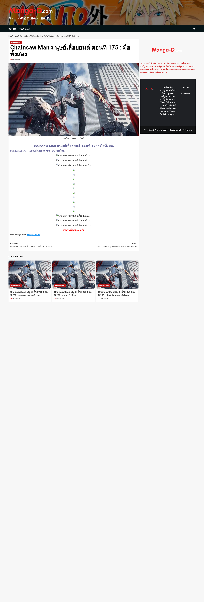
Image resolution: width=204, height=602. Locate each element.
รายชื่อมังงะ (24, 29)
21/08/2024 (16, 60)
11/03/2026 (60, 299)
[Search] (194, 29)
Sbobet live (185, 93)
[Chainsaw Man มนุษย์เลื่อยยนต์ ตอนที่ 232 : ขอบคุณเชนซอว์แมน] (29, 275)
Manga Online (33, 234)
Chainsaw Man (16, 42)
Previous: (31, 245)
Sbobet (186, 87)
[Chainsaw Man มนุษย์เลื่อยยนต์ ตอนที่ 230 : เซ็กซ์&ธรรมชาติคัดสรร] (117, 275)
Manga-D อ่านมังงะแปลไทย (29, 18)
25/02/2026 (104, 299)
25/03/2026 (16, 299)
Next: (116, 245)
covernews (175, 130)
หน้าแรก (12, 29)
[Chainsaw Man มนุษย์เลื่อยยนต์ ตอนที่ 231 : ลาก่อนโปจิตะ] (73, 275)
